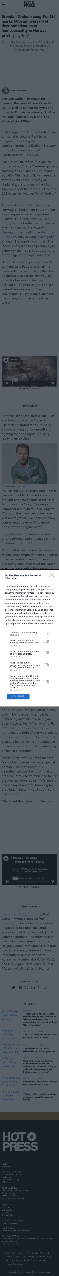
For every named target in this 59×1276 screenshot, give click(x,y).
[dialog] (29, 638)
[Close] (52, 576)
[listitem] (29, 633)
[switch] (46, 641)
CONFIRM (18, 696)
